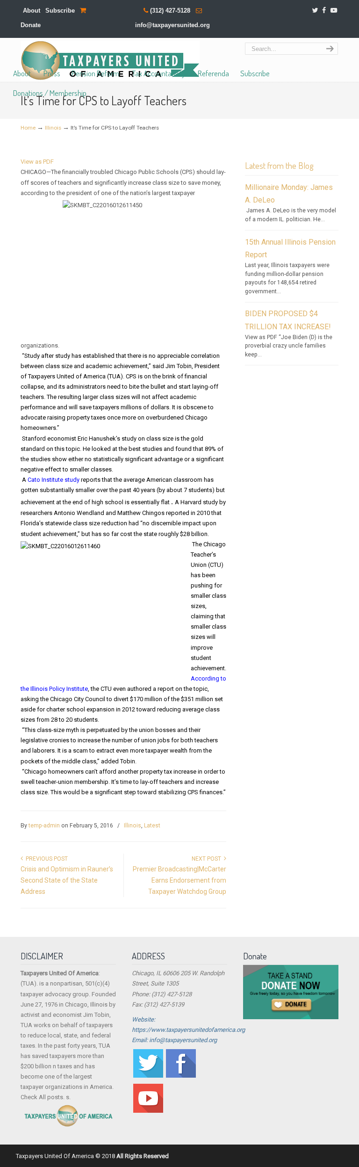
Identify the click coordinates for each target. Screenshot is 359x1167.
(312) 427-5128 (170, 10)
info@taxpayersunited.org (172, 25)
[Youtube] (148, 1110)
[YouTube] (333, 10)
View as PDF (37, 161)
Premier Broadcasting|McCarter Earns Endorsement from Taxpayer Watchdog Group (179, 880)
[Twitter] (314, 10)
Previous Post (45, 858)
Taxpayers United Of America (110, 60)
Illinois (53, 127)
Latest (152, 825)
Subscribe (60, 10)
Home (28, 127)
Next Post (208, 858)
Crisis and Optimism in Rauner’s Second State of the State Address (67, 880)
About (31, 10)
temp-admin (44, 825)
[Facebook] (324, 10)
